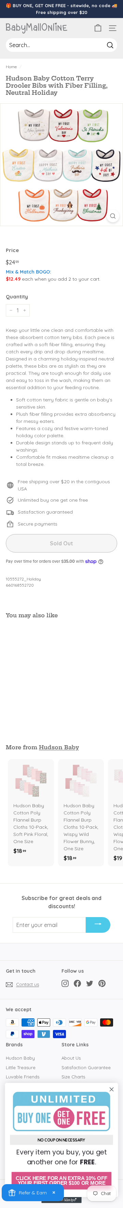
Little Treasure (21, 1067)
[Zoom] (113, 216)
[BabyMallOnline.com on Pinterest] (102, 983)
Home (11, 66)
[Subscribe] (98, 925)
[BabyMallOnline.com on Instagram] (65, 983)
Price (12, 250)
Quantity (17, 296)
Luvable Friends (22, 1076)
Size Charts (73, 1076)
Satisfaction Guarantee (86, 1067)
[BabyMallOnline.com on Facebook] (77, 983)
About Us (71, 1058)
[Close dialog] (111, 1089)
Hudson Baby (59, 747)
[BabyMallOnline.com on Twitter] (89, 983)
